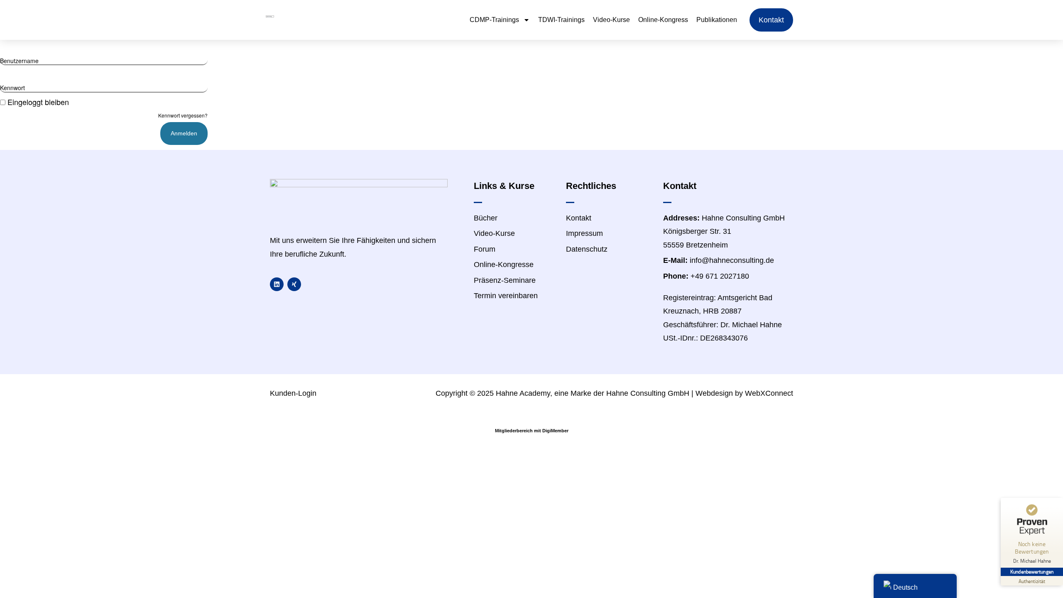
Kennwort (12, 87)
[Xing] (294, 284)
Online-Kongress (663, 19)
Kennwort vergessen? (183, 115)
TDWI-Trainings (561, 19)
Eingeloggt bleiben (38, 101)
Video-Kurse (611, 19)
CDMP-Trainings (494, 19)
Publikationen (716, 19)
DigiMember (555, 430)
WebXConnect (769, 393)
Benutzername (19, 60)
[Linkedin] (277, 284)
